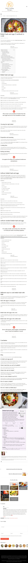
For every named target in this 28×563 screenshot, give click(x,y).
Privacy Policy (19, 561)
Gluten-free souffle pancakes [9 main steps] (14, 488)
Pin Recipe (22, 411)
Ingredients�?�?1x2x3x (5, 70)
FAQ (2, 62)
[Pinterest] (1, 461)
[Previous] (1, 545)
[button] (20, 416)
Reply (5, 516)
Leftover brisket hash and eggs (5, 55)
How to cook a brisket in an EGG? (6, 66)
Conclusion (3, 61)
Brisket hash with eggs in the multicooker (7, 60)
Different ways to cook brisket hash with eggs (7, 57)
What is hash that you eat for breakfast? (7, 64)
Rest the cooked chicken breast (5, 153)
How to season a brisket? (5, 67)
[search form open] (26, 6)
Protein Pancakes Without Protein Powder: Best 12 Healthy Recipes (4, 487)
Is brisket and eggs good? (5, 63)
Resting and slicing (4, 54)
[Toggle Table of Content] (13, 50)
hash (9, 342)
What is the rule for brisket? (6, 65)
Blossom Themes (9, 561)
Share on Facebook (22, 413)
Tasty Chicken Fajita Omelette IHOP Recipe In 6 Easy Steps (14, 499)
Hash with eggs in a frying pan (6, 58)
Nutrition (3, 72)
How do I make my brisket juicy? (6, 68)
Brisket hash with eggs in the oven (6, 59)
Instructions (3, 71)
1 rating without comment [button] (13, 518)
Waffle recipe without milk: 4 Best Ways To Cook (5, 499)
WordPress (16, 561)
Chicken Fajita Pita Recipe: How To (23, 488)
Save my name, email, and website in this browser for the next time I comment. (11, 535)
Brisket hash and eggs (4, 51)
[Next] (26, 545)
